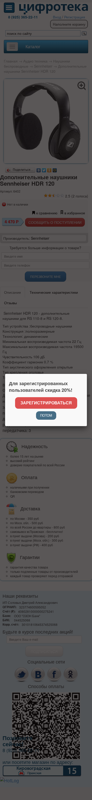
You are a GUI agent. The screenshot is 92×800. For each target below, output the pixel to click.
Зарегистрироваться (46, 403)
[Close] (86, 373)
